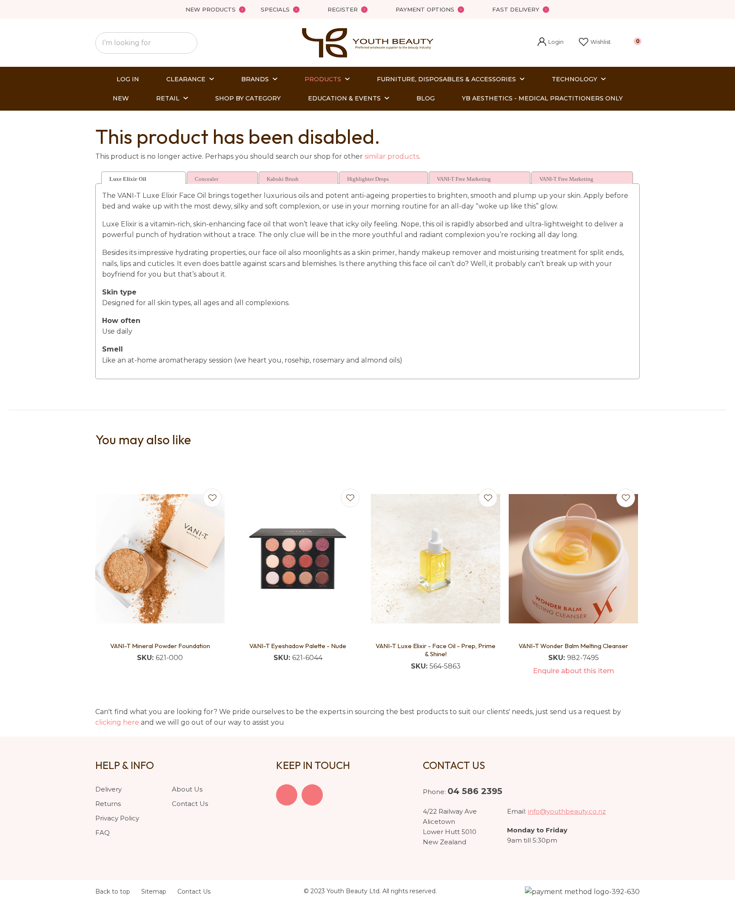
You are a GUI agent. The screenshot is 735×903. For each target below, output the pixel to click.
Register (343, 9)
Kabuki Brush (283, 179)
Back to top (112, 891)
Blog (425, 98)
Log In (128, 79)
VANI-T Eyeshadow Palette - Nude (297, 646)
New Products (210, 9)
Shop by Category (248, 98)
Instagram (312, 795)
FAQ (102, 833)
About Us (187, 789)
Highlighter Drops (368, 179)
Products (323, 79)
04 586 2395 (474, 791)
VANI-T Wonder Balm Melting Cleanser (573, 646)
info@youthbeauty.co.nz (567, 811)
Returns (108, 804)
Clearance (185, 79)
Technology (574, 79)
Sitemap (153, 891)
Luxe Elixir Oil (127, 179)
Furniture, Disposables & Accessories (446, 79)
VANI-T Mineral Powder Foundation (160, 646)
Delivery (108, 789)
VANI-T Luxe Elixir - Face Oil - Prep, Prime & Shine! (436, 650)
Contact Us (190, 804)
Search (187, 43)
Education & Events (344, 98)
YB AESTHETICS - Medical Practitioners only (542, 98)
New (121, 98)
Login (551, 42)
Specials (275, 9)
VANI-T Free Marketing (464, 179)
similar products (392, 156)
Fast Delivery (515, 9)
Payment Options (425, 9)
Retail (167, 98)
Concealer (206, 179)
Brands (255, 79)
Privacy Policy (117, 818)
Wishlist (600, 41)
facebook (286, 795)
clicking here (117, 722)
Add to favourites (212, 498)
